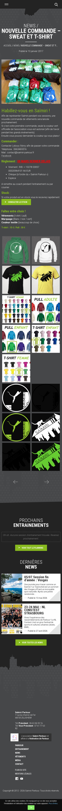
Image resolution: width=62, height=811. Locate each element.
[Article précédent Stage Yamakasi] (15, 483)
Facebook (6, 155)
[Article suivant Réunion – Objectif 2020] (46, 483)
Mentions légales (23, 774)
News (16, 45)
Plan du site (20, 770)
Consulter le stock (17, 202)
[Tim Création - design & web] (31, 796)
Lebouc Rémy (19, 145)
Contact (19, 764)
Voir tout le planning (32, 548)
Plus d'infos (53, 804)
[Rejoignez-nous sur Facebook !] (17, 778)
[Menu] (6, 4)
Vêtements (20, 756)
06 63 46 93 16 (36, 723)
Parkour (19, 745)
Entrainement (22, 749)
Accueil (8, 45)
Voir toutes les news (32, 642)
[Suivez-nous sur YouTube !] (21, 778)
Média (18, 760)
